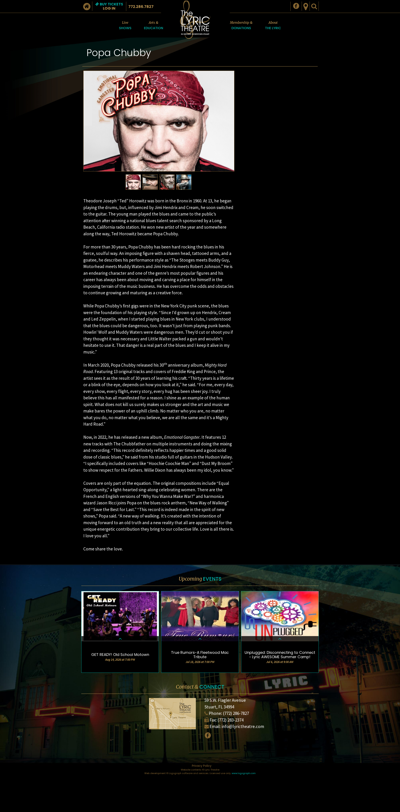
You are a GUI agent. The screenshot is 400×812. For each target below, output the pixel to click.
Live (125, 25)
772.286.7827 (141, 6)
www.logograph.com (244, 773)
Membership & (241, 25)
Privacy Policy (201, 766)
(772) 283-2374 (231, 720)
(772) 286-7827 (236, 713)
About (273, 25)
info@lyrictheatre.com (243, 726)
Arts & (153, 25)
